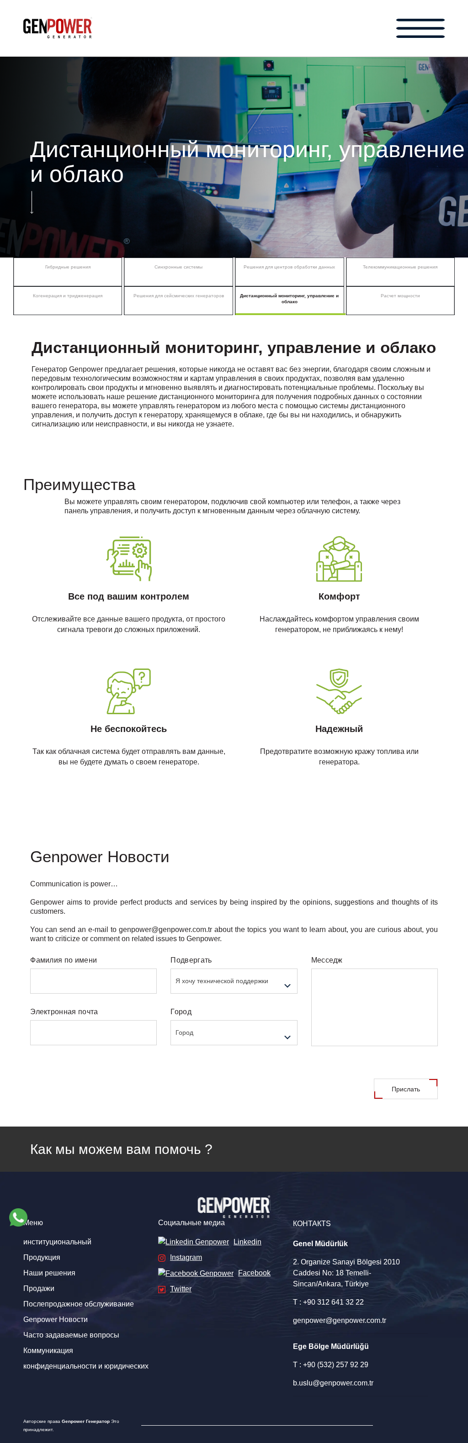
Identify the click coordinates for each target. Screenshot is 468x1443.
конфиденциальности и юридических (86, 1366)
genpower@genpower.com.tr (339, 1320)
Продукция (41, 1257)
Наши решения (49, 1273)
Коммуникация (48, 1350)
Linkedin (247, 1242)
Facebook (254, 1273)
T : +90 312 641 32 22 (328, 1302)
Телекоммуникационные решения (400, 266)
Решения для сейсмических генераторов (178, 295)
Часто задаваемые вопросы (71, 1335)
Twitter (180, 1289)
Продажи (38, 1288)
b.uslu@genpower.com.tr (333, 1383)
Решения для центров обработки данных (289, 266)
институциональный (57, 1242)
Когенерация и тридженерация (67, 295)
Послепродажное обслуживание (78, 1304)
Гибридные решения (67, 266)
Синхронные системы (178, 266)
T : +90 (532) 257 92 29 (330, 1365)
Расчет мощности (400, 295)
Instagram (186, 1257)
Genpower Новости (55, 1319)
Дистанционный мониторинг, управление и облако (289, 298)
